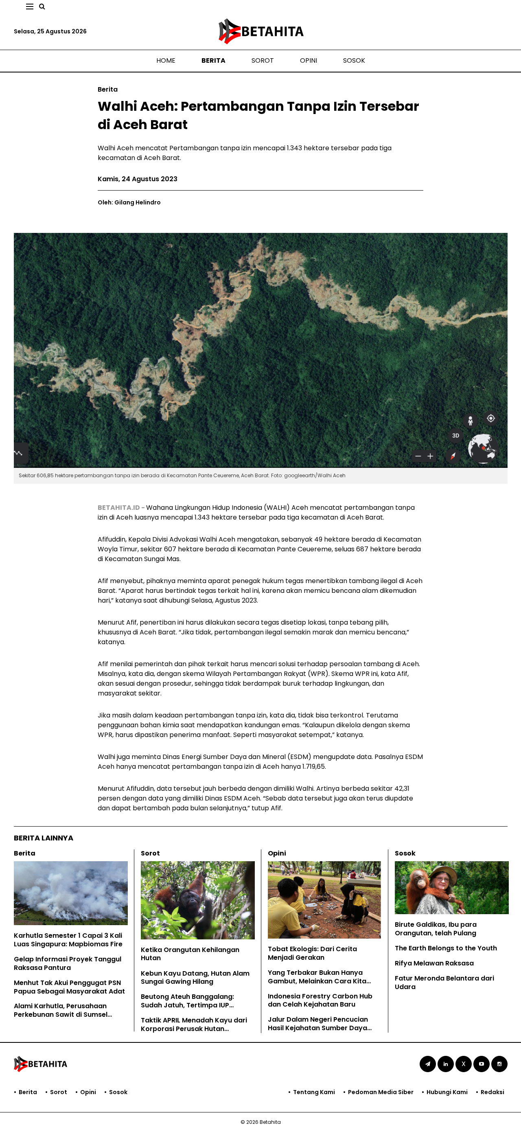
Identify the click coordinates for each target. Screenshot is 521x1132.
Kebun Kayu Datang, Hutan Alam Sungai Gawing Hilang (195, 978)
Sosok (354, 60)
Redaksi (492, 1092)
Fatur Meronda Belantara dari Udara (444, 983)
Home (165, 60)
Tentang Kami (314, 1092)
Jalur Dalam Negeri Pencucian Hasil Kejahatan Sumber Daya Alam (318, 1028)
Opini (308, 60)
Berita (213, 60)
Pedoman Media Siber (381, 1092)
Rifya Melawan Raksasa (434, 963)
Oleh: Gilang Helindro (129, 202)
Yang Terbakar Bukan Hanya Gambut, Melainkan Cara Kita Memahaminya (317, 981)
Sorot (263, 60)
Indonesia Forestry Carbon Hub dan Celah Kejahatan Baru (320, 1000)
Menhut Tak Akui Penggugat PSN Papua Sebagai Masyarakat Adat (69, 987)
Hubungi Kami (447, 1092)
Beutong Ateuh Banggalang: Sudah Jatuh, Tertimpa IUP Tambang (187, 1005)
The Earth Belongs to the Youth (446, 948)
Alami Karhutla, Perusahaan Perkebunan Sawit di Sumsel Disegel (60, 1014)
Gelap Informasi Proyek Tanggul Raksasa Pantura (67, 963)
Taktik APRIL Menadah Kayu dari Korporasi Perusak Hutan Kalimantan (194, 1029)
